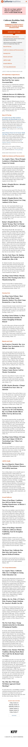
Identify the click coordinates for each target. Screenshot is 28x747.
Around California (7, 63)
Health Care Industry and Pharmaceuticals (13, 50)
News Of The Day (7, 46)
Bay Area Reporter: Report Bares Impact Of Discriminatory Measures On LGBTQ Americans (14, 466)
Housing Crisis (6, 53)
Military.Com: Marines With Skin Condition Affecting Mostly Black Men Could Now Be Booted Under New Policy (13, 653)
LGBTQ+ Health (7, 60)
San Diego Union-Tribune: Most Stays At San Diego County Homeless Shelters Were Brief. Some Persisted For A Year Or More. (14, 299)
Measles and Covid (7, 56)
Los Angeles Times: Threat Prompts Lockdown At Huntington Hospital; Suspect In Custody (13, 161)
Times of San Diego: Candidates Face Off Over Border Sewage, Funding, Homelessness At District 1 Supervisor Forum (14, 503)
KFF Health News (15, 12)
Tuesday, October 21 (14, 708)
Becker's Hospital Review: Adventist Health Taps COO (13, 185)
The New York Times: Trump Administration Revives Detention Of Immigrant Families (13, 625)
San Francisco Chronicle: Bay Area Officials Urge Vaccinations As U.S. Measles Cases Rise (13, 346)
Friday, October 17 (14, 712)
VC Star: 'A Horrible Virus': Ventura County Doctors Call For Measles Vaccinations (13, 370)
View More (14, 715)
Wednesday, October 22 (14, 706)
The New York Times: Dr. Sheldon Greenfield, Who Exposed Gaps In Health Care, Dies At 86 (13, 257)
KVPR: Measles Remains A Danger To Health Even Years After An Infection (13, 387)
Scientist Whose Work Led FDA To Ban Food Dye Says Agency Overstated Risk (13, 80)
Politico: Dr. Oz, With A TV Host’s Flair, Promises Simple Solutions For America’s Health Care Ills (13, 601)
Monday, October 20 (14, 710)
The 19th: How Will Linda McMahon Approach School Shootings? (11, 684)
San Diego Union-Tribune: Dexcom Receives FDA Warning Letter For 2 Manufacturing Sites (13, 278)
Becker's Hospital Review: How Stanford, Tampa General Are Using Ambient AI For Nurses (13, 200)
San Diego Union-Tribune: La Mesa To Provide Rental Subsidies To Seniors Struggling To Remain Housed (13, 319)
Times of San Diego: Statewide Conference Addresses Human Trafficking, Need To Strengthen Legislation (12, 531)
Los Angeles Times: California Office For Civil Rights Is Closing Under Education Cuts (13, 573)
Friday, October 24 (14, 703)
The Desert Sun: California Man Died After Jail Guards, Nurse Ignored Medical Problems (12, 552)
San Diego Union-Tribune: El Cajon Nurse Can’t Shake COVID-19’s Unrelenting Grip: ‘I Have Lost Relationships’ (13, 440)
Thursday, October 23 (14, 704)
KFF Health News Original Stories (11, 36)
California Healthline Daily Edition (14, 21)
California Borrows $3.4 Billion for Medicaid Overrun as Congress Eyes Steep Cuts (13, 96)
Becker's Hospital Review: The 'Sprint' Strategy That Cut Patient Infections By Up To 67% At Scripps (13, 224)
